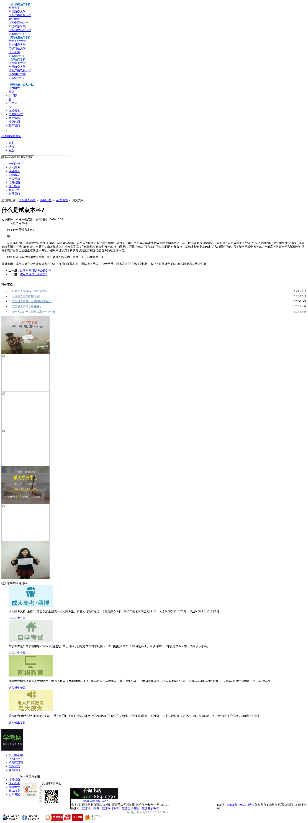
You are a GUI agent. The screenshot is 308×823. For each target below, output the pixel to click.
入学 (92, 800)
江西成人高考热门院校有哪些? (30, 291)
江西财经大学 (17, 74)
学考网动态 (16, 114)
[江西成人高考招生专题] (31, 605)
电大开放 (14, 178)
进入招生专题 (17, 618)
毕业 (105, 800)
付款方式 (14, 766)
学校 (11, 146)
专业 (11, 142)
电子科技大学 (17, 48)
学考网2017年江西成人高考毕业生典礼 (35, 311)
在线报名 (14, 110)
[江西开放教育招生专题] (31, 710)
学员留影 (14, 118)
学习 (99, 800)
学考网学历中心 (11, 136)
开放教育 (14, 790)
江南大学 (14, 52)
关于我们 (14, 125)
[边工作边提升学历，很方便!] (25, 502)
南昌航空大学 (17, 11)
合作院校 (14, 758)
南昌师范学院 (17, 26)
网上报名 (14, 186)
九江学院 (14, 19)
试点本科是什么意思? (33, 274)
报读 (86, 800)
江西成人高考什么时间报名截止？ (32, 301)
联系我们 (14, 193)
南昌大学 (14, 7)
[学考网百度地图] (29, 796)
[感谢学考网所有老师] (25, 352)
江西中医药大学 (19, 22)
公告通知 (62, 200)
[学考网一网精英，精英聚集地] (25, 427)
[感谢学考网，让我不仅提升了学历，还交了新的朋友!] (25, 390)
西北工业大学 (17, 40)
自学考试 (14, 174)
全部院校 (14, 163)
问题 (11, 150)
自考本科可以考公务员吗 (35, 270)
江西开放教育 (150, 808)
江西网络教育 (110, 808)
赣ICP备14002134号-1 (240, 804)
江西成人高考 (27, 200)
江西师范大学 (17, 62)
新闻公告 (14, 189)
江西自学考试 (130, 808)
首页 (11, 91)
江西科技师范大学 (20, 30)
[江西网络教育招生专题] (31, 675)
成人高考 (14, 167)
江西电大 (14, 88)
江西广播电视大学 (20, 15)
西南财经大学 (17, 44)
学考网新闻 (16, 762)
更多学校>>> (17, 34)
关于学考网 (16, 755)
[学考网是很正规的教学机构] (25, 465)
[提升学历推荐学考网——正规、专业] (25, 540)
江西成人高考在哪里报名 (27, 306)
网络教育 (14, 171)
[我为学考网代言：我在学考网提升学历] (25, 577)
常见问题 (14, 121)
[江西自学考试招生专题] (31, 640)
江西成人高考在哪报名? (26, 296)
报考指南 (14, 182)
